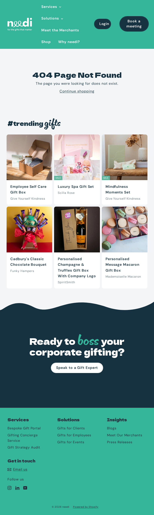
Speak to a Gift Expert (77, 367)
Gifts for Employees (74, 435)
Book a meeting (134, 24)
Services (49, 6)
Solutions (50, 18)
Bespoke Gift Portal (24, 428)
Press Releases (119, 442)
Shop (46, 41)
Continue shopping (77, 91)
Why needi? (69, 41)
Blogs (111, 428)
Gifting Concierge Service (23, 438)
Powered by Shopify (85, 506)
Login (104, 23)
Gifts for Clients (71, 428)
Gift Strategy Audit (24, 447)
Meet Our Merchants (124, 435)
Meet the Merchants (60, 30)
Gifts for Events (70, 442)
